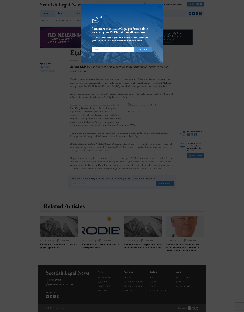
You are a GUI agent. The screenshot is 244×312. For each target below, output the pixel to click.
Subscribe (143, 49)
